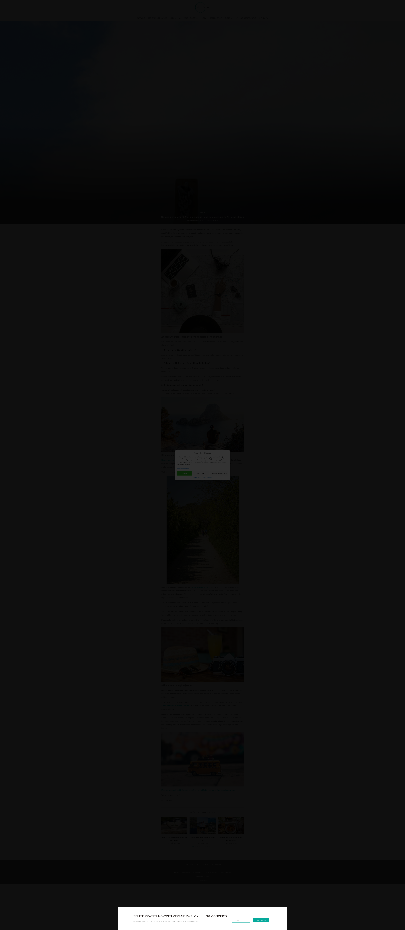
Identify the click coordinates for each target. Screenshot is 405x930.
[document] (202, 465)
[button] (284, 909)
